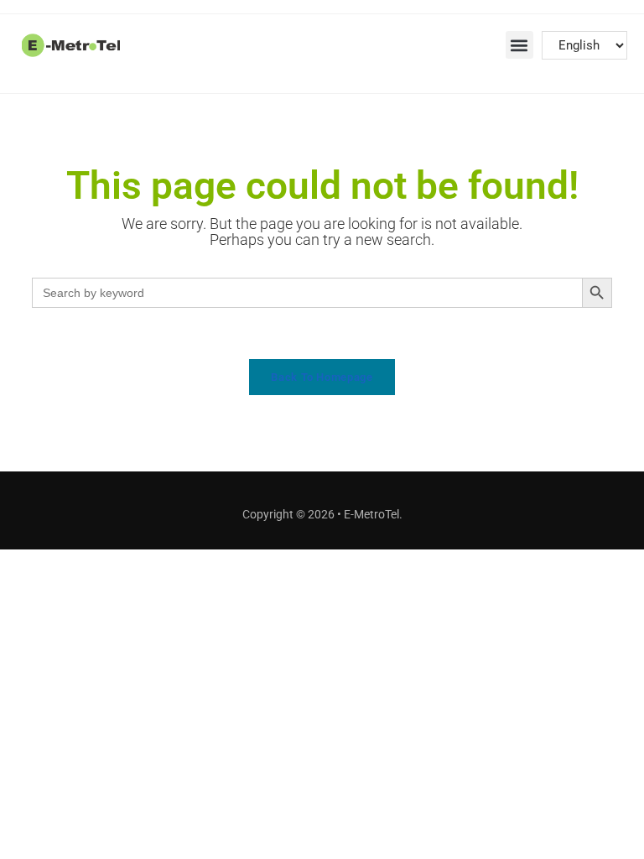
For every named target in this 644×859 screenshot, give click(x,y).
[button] (519, 45)
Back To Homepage (321, 377)
